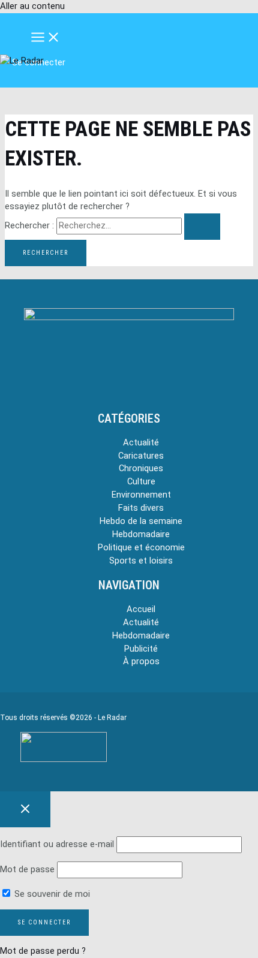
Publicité (141, 648)
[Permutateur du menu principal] (45, 37)
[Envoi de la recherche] (202, 226)
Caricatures (141, 455)
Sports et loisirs (141, 560)
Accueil (141, 609)
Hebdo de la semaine (141, 521)
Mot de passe (27, 869)
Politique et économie (141, 547)
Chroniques (141, 468)
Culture (141, 481)
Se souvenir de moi (51, 893)
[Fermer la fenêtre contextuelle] (25, 809)
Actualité (141, 442)
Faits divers (141, 507)
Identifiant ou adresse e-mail (57, 844)
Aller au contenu (32, 6)
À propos (141, 661)
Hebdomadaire (141, 534)
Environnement (141, 494)
